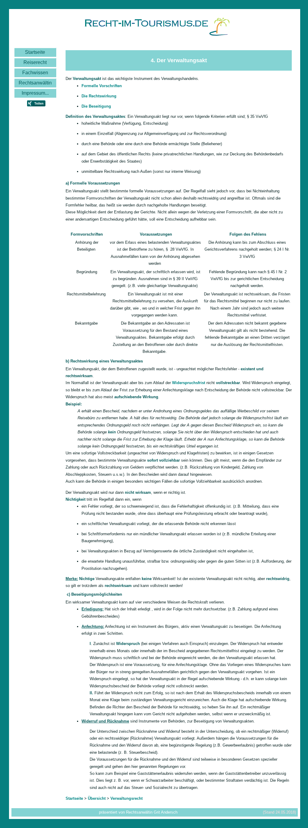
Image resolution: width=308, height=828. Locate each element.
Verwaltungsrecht (126, 798)
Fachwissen (35, 72)
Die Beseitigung (96, 106)
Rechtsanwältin (35, 82)
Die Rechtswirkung (99, 96)
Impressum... (35, 93)
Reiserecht (35, 62)
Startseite (35, 52)
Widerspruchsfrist (188, 382)
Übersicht (97, 798)
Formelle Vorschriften (102, 86)
